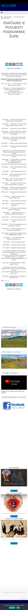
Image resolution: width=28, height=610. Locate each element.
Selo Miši (8, 5)
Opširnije (14, 490)
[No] (26, 606)
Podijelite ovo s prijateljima (14, 68)
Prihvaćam (12, 607)
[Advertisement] (14, 51)
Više (18, 607)
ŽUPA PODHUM (8, 17)
